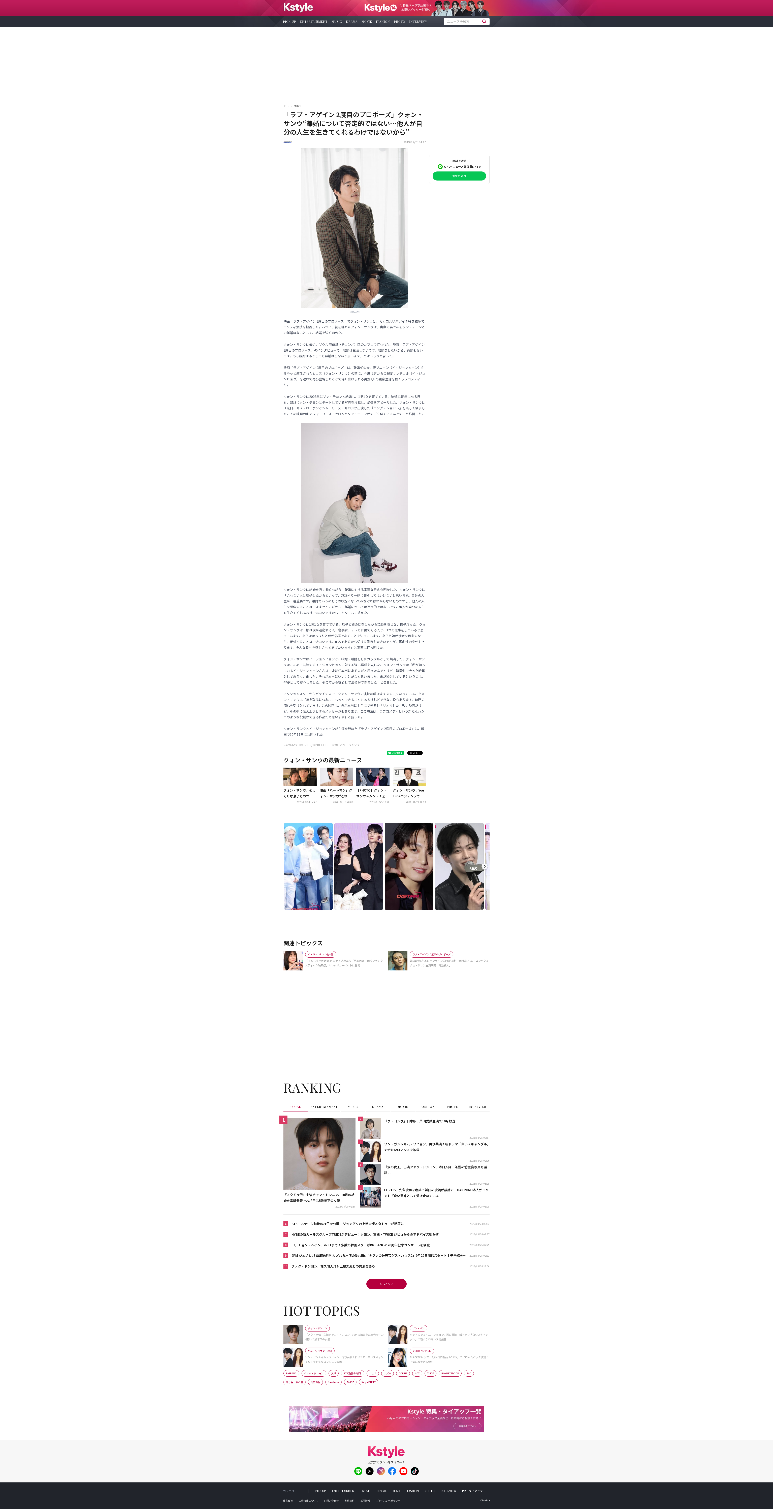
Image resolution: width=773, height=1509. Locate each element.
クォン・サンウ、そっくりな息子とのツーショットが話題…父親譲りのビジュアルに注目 (299, 793)
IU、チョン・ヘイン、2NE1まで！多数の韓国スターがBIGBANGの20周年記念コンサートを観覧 (360, 1245)
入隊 (333, 1373)
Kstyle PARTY (369, 1382)
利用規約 (349, 1500)
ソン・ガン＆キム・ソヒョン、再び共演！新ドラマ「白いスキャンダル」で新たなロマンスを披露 (436, 1147)
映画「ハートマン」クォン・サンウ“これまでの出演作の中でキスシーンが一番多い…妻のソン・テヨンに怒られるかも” (336, 793)
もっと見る (386, 1284)
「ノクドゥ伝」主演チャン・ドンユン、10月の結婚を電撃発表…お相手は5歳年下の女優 (318, 1197)
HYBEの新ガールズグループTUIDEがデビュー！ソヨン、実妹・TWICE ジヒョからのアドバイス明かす (365, 1234)
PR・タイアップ (472, 1491)
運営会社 (288, 1500)
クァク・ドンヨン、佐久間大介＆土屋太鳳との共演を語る (333, 1266)
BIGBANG (291, 1373)
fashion (383, 22)
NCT (417, 1373)
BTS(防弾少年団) (353, 1373)
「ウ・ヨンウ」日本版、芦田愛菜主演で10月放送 (419, 1121)
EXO (469, 1373)
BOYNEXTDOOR (450, 1373)
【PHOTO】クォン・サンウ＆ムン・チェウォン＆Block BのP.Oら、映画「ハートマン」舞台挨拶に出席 (372, 793)
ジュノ (372, 1373)
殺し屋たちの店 (294, 1382)
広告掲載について (308, 1500)
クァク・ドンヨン (313, 1373)
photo (399, 22)
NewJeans (333, 1382)
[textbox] (467, 21)
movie (367, 22)
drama (352, 22)
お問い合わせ (331, 1500)
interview (418, 22)
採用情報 (365, 1500)
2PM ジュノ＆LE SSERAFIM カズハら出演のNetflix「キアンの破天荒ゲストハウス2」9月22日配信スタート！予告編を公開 (378, 1255)
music (337, 22)
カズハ (387, 1373)
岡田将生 (315, 1382)
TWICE (350, 1382)
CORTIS (403, 1373)
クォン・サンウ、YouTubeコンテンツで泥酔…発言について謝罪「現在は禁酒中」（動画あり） (409, 793)
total (295, 1107)
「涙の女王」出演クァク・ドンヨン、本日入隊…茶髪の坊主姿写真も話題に (435, 1169)
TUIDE (430, 1373)
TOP (286, 106)
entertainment (314, 22)
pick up (289, 22)
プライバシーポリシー (388, 1500)
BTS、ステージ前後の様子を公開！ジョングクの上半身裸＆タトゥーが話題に (347, 1223)
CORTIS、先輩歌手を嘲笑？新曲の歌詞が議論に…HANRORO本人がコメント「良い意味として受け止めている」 (436, 1192)
